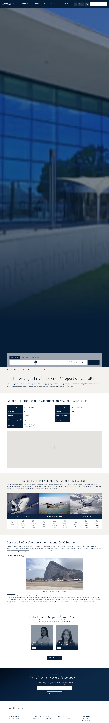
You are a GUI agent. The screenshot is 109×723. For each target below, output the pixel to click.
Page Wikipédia (28, 426)
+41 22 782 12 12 (54, 693)
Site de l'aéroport (29, 424)
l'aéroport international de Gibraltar (18, 550)
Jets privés (67, 4)
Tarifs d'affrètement (55, 4)
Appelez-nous (54, 657)
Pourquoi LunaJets (25, 4)
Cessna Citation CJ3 (22, 516)
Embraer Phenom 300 (54, 516)
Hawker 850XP (86, 516)
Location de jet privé (40, 4)
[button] (81, 4)
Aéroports (17, 370)
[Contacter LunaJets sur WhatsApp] (87, 4)
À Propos (15, 4)
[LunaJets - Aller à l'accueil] (6, 4)
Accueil (9, 370)
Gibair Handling (11, 594)
